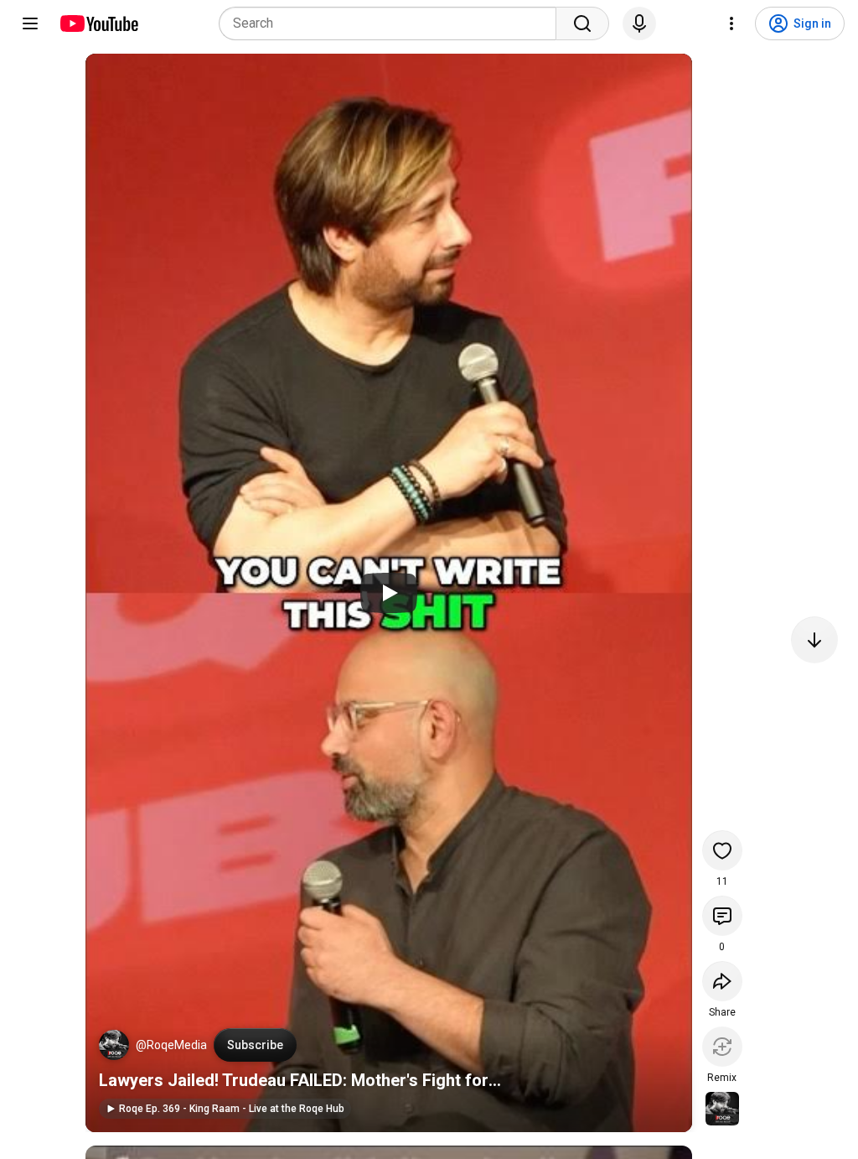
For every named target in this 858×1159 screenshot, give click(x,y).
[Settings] (731, 23)
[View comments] (722, 916)
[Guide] (30, 23)
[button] (114, 1045)
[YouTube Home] (98, 23)
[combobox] (392, 23)
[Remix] (722, 1046)
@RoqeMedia (171, 1045)
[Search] (582, 23)
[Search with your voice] (639, 23)
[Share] (722, 981)
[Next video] (814, 639)
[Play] (388, 593)
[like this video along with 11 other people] (722, 850)
